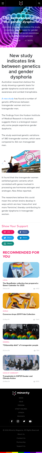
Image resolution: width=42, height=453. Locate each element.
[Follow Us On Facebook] (12, 421)
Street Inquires (21, 409)
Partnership (21, 442)
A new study (8, 99)
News (21, 398)
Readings (21, 416)
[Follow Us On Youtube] (30, 421)
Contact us (21, 438)
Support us (21, 446)
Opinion (21, 412)
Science (21, 13)
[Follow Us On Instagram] (18, 421)
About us (21, 434)
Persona (21, 405)
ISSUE (21, 401)
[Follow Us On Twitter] (24, 421)
